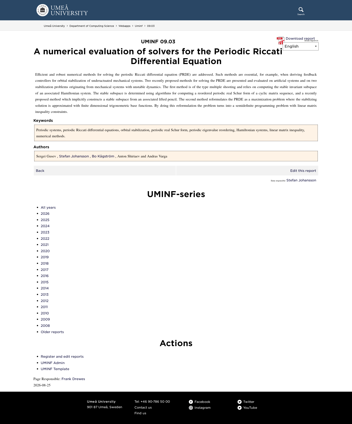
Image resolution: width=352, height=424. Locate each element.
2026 (45, 214)
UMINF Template (55, 369)
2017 (44, 270)
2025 (45, 220)
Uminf (139, 25)
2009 (45, 319)
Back (40, 171)
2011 (44, 307)
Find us (140, 413)
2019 (45, 257)
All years (48, 207)
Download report (300, 38)
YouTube (250, 408)
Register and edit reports (62, 357)
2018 (45, 263)
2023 (45, 232)
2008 (45, 326)
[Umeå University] (62, 10)
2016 (45, 276)
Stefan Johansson (74, 156)
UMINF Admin (53, 363)
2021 (44, 245)
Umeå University (54, 25)
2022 (45, 239)
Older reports (52, 332)
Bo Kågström (103, 156)
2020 (45, 251)
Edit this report (303, 171)
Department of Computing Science (91, 25)
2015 (44, 282)
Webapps (124, 25)
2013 (44, 294)
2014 (45, 288)
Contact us (143, 407)
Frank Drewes (73, 379)
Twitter (248, 402)
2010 (45, 313)
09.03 (151, 25)
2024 (45, 226)
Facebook (202, 402)
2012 (44, 301)
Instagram (203, 408)
